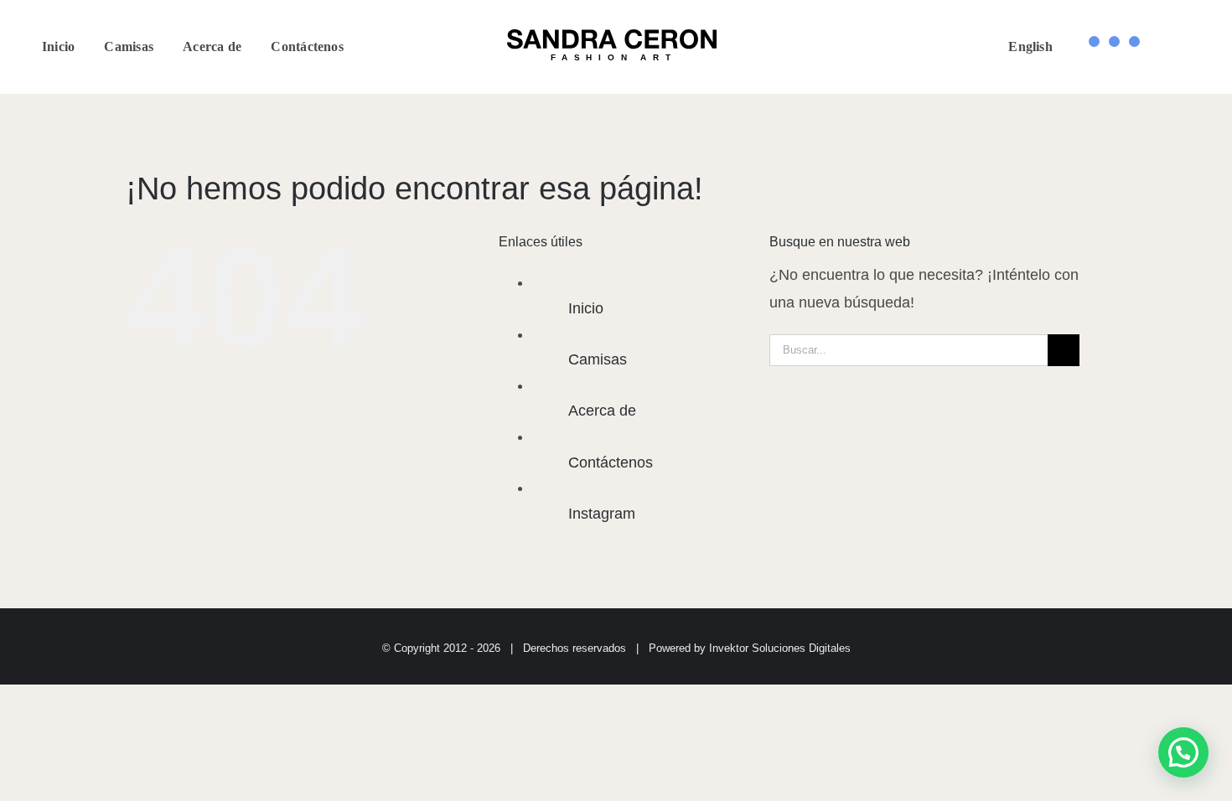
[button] (1183, 752)
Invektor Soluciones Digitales (780, 648)
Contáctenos (610, 462)
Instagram (601, 513)
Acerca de (602, 410)
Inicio (585, 308)
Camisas (597, 359)
